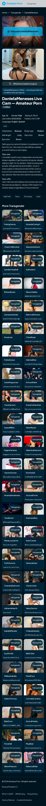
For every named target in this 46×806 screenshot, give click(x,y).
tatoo (17, 196)
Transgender (16, 12)
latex (38, 196)
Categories (31, 3)
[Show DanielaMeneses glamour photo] (26, 42)
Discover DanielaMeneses (26, 32)
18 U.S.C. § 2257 (7, 794)
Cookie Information (24, 800)
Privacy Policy (32, 794)
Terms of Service (8, 800)
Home (4, 12)
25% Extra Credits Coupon (26, 84)
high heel (7, 196)
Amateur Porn (12, 3)
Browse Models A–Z (9, 787)
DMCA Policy (20, 794)
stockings (28, 196)
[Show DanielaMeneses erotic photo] (19, 42)
